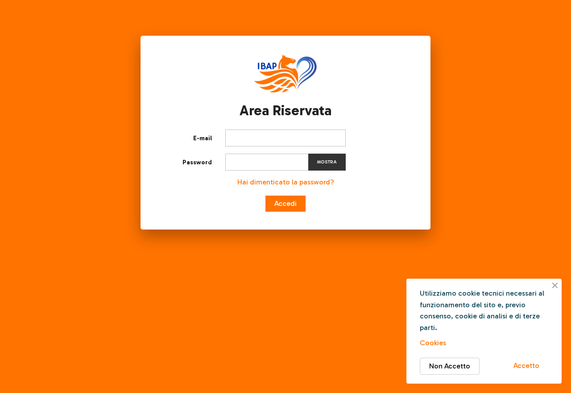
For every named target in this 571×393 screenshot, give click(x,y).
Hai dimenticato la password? (285, 182)
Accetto (526, 365)
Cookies (433, 343)
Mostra (327, 162)
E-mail (202, 138)
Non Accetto (449, 366)
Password (197, 162)
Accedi (285, 203)
